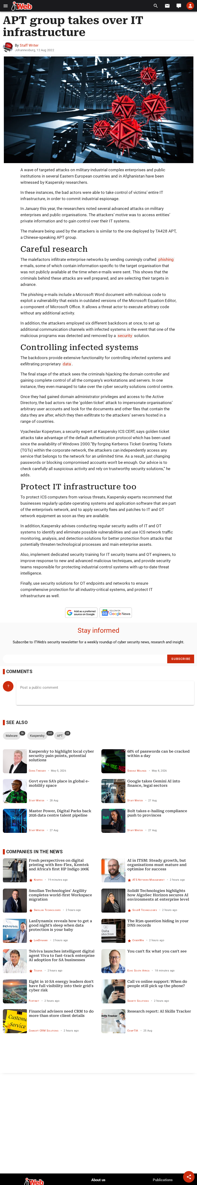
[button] (5, 6)
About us (98, 1180)
